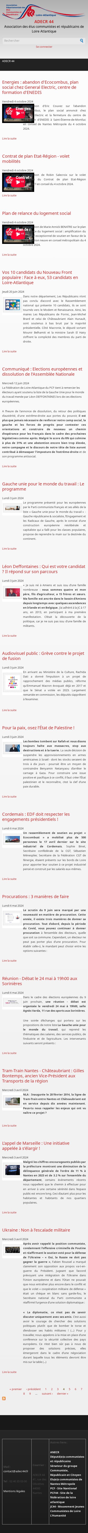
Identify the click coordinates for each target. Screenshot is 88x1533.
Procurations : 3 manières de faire (35, 896)
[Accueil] (44, 11)
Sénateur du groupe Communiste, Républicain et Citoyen (65, 1470)
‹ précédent (33, 1389)
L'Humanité (58, 1515)
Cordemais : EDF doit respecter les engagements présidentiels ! (36, 816)
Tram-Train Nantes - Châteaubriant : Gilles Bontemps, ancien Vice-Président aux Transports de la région (43, 1076)
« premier (16, 1389)
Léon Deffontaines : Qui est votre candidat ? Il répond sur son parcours (43, 568)
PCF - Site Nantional (63, 1488)
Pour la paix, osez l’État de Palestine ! (38, 728)
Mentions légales (14, 1491)
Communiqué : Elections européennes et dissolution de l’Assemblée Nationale (42, 371)
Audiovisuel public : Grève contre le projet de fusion (43, 655)
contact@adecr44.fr (15, 1471)
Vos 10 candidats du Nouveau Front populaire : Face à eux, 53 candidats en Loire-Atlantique (40, 277)
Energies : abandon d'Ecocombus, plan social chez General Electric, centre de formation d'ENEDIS (40, 87)
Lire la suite (9, 138)
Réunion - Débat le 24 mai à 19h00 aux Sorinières (39, 981)
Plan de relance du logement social (36, 213)
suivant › (47, 1394)
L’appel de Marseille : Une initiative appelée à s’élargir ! (35, 1145)
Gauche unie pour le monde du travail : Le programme (43, 486)
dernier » (62, 1394)
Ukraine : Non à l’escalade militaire (36, 1230)
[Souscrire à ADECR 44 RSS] (44, 1398)
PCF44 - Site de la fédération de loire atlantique (63, 1497)
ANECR (54, 1452)
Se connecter (44, 47)
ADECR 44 (44, 21)
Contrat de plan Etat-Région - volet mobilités (35, 158)
